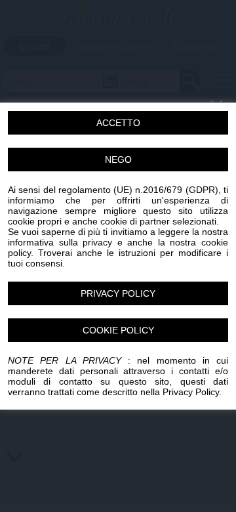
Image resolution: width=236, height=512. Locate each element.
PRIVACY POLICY (118, 293)
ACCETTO (118, 122)
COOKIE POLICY (118, 330)
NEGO (118, 159)
